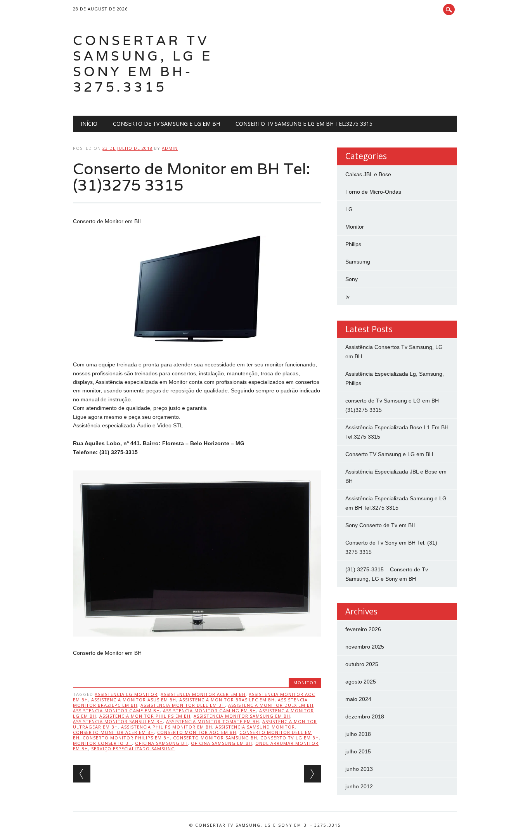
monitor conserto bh (102, 743)
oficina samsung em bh (221, 743)
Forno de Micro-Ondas (373, 192)
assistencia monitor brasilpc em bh (227, 700)
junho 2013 (359, 769)
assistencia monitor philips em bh (145, 716)
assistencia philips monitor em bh (166, 727)
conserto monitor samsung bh (215, 738)
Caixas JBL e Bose (368, 174)
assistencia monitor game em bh (116, 710)
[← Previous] (81, 773)
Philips (353, 244)
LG (349, 209)
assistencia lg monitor (126, 694)
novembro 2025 (364, 647)
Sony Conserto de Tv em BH (380, 525)
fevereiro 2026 (363, 629)
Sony (351, 279)
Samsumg (357, 262)
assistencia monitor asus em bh (133, 700)
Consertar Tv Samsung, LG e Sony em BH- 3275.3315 (143, 63)
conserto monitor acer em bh (113, 732)
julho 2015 (358, 751)
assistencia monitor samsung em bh (242, 716)
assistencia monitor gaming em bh (209, 710)
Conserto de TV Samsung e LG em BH (166, 123)
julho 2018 (358, 734)
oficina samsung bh (161, 743)
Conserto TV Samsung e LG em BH (389, 454)
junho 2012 (359, 786)
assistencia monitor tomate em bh (212, 721)
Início (89, 123)
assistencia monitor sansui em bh (118, 721)
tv (347, 296)
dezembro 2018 (364, 716)
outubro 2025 (361, 664)
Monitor (305, 682)
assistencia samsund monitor (255, 727)
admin (170, 148)
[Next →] (312, 773)
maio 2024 (358, 699)
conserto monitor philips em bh (126, 738)
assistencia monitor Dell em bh (182, 705)
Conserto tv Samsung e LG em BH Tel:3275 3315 (304, 123)
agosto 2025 (360, 681)
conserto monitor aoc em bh (196, 732)
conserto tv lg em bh (289, 738)
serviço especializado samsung (133, 748)
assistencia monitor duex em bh (270, 705)
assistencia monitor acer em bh (203, 694)
